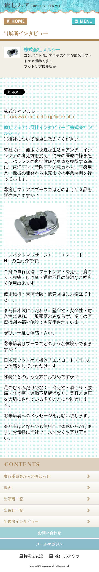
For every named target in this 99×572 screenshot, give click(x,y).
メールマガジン (49, 544)
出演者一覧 (13, 499)
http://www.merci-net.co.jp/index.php (39, 116)
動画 (8, 487)
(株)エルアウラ (66, 556)
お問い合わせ (49, 533)
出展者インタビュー (21, 521)
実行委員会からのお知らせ (27, 476)
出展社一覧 (13, 510)
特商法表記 (33, 556)
